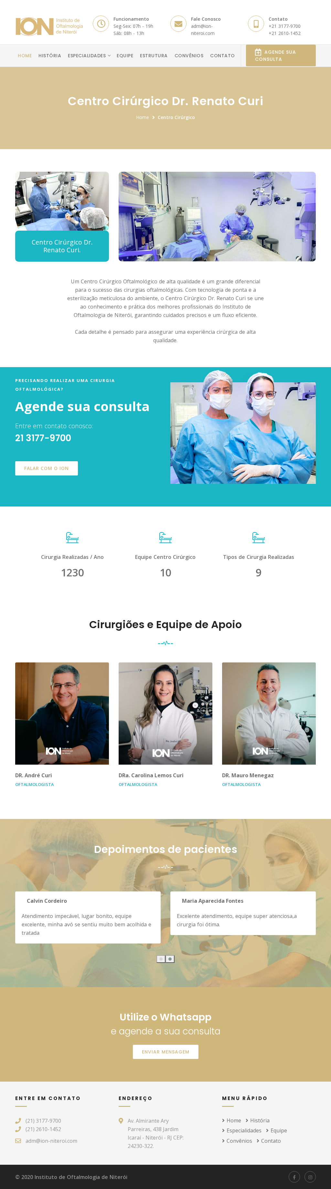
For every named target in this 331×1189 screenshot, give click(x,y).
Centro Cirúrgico (176, 117)
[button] (161, 959)
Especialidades (87, 55)
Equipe (125, 55)
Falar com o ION (46, 468)
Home (25, 55)
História (49, 55)
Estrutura (154, 55)
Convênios (189, 55)
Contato (222, 55)
